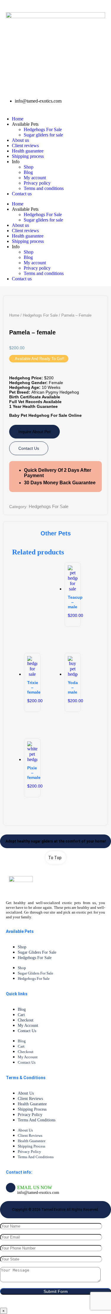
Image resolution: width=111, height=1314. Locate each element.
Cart (21, 1015)
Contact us (22, 193)
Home (17, 118)
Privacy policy (37, 183)
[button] (38, 358)
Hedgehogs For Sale (43, 129)
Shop (28, 166)
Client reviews (25, 145)
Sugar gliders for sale (43, 134)
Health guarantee (28, 150)
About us (20, 140)
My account (35, 177)
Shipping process (28, 156)
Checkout (25, 1020)
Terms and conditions (44, 188)
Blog (28, 172)
